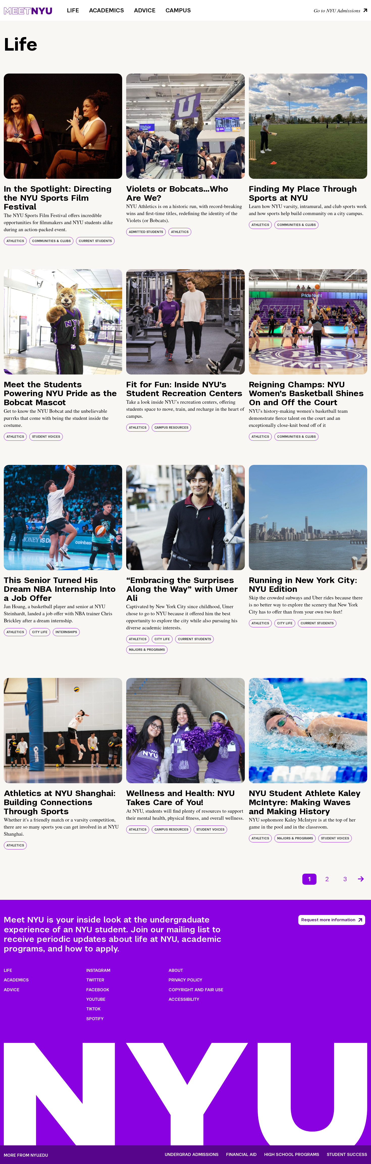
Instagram (98, 970)
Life (73, 10)
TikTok (93, 1009)
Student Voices (46, 437)
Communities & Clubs (51, 241)
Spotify (95, 1018)
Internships (66, 632)
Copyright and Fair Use (196, 989)
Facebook (97, 989)
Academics (106, 10)
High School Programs (291, 1155)
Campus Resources (171, 428)
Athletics (15, 241)
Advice (144, 10)
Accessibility (184, 999)
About (176, 970)
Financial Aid (241, 1155)
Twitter (95, 980)
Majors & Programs (147, 650)
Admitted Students (146, 232)
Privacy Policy (185, 980)
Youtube (95, 999)
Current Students (95, 241)
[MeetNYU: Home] (28, 10)
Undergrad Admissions (192, 1155)
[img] (63, 126)
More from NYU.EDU (26, 1155)
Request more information (328, 919)
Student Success (347, 1155)
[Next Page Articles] (361, 878)
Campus (178, 10)
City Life (39, 632)
